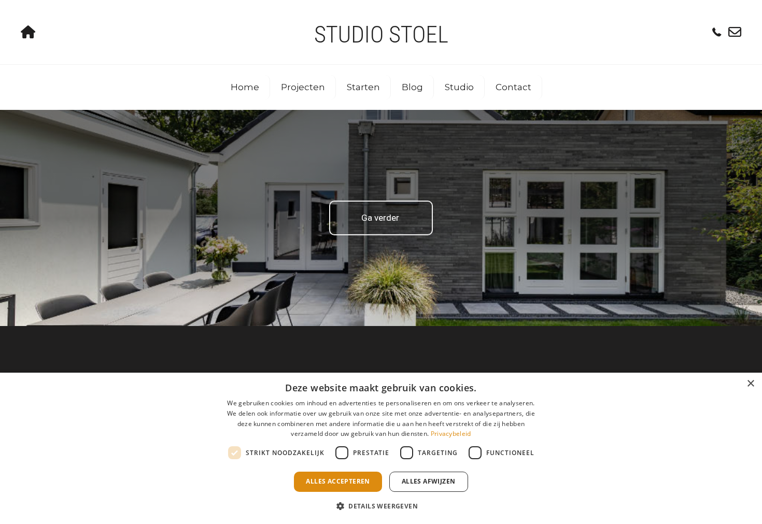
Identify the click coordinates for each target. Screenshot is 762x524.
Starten (363, 87)
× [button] (750, 384)
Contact (513, 87)
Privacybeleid (451, 433)
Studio (459, 87)
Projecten (303, 87)
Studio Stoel (381, 34)
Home (245, 87)
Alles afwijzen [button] (429, 481)
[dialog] (381, 448)
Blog (412, 87)
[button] (381, 506)
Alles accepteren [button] (338, 481)
